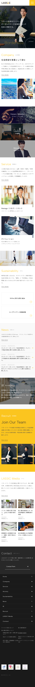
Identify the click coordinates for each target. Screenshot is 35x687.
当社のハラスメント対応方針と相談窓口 (26, 637)
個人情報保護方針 (22, 627)
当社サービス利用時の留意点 (9, 637)
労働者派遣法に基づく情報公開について (10, 633)
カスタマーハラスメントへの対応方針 (26, 641)
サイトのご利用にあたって (7, 627)
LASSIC (6, 3)
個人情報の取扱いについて (7, 630)
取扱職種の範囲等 (22, 633)
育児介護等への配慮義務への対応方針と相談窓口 (10, 641)
